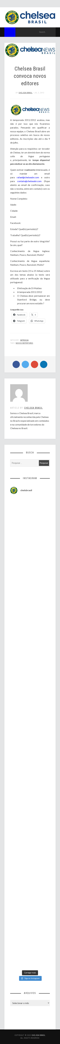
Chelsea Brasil (25, 93)
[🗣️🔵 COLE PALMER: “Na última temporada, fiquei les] (30, 839)
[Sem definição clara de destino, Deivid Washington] (30, 532)
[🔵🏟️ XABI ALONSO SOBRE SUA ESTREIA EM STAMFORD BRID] (30, 862)
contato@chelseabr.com (29, 181)
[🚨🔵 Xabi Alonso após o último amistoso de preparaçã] (30, 933)
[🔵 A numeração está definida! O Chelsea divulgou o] (30, 556)
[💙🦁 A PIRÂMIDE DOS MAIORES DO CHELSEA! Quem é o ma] (30, 886)
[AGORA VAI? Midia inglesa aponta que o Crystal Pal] (30, 509)
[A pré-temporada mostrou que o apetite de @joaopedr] (30, 909)
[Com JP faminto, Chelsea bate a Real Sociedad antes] (30, 957)
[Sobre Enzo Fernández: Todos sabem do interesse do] (30, 650)
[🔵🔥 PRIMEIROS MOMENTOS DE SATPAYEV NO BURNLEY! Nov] (30, 792)
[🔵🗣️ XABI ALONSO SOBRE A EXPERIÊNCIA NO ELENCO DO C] (30, 674)
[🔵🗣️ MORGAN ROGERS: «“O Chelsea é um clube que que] (30, 721)
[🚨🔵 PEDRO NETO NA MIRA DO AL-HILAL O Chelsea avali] (30, 815)
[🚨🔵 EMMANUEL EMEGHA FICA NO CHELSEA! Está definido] (30, 603)
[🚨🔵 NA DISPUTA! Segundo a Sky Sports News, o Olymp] (30, 744)
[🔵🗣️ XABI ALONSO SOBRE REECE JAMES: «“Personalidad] (30, 768)
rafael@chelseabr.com (28, 177)
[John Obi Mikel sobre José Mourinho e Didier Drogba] (30, 697)
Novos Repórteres (24, 343)
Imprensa (24, 340)
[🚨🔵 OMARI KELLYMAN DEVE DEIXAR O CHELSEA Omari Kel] (30, 627)
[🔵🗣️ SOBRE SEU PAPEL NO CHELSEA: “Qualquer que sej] (30, 579)
